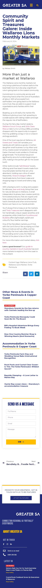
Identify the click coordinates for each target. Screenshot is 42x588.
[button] (37, 5)
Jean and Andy (19, 189)
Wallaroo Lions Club (28, 262)
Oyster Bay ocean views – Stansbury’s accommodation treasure (21, 385)
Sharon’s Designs (19, 176)
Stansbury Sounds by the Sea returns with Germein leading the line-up (21, 308)
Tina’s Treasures (12, 210)
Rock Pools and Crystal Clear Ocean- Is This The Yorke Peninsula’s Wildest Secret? (21, 367)
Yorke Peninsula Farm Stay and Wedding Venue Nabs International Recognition (20, 356)
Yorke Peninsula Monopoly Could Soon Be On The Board (19, 318)
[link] (12, 126)
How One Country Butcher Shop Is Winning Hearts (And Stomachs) (20, 335)
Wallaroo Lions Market (18, 265)
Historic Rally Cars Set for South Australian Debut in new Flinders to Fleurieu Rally (21, 568)
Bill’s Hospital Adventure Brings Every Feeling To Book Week (21, 327)
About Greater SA (12, 532)
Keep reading (9, 572)
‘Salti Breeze (24, 166)
